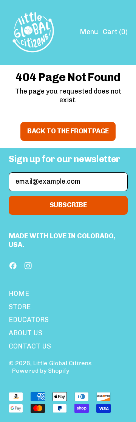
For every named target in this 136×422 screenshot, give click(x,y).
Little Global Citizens (62, 363)
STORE (20, 307)
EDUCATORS (29, 320)
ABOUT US (25, 333)
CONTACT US (30, 346)
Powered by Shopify (40, 370)
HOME (19, 293)
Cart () (114, 34)
